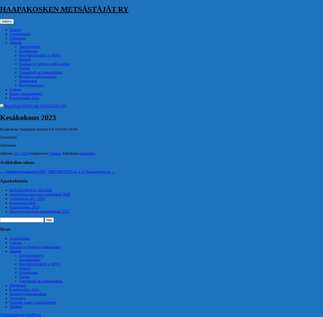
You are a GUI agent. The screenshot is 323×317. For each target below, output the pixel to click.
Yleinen (55, 153)
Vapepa (24, 68)
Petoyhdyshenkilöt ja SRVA (40, 55)
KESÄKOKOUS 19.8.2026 (30, 190)
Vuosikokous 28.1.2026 (27, 199)
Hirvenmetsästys (31, 85)
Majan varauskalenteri (25, 94)
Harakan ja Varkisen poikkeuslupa (44, 64)
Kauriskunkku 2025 (24, 207)
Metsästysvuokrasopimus (37, 77)
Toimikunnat (28, 51)
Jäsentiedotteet (29, 47)
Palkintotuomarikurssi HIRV (23, 172)
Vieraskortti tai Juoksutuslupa (41, 72)
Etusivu (15, 30)
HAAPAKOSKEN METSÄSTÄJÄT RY (64, 9)
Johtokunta (17, 38)
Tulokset (15, 307)
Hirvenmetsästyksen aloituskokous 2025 (39, 211)
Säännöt (25, 60)
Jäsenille (15, 43)
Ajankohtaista (19, 34)
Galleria (15, 89)
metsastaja (87, 153)
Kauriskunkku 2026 (24, 98)
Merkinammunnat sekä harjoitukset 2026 (39, 194)
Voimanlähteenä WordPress (20, 315)
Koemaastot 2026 (22, 203)
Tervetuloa (17, 298)
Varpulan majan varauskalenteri (32, 302)
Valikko (7, 21)
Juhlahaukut (28, 81)
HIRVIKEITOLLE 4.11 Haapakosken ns (81, 172)
